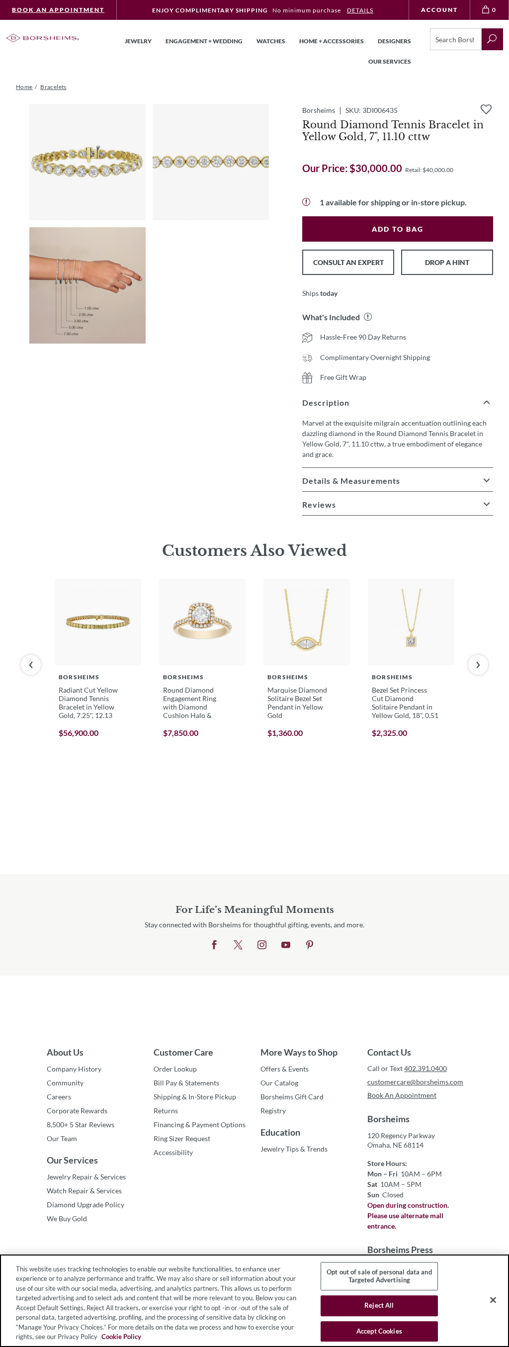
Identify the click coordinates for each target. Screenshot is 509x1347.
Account (439, 9)
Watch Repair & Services (84, 1190)
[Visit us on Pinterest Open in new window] (309, 945)
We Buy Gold (67, 1218)
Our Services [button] (389, 61)
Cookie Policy (121, 1337)
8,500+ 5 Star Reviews (80, 1124)
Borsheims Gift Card (292, 1096)
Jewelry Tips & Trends (294, 1149)
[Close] (493, 1300)
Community (65, 1082)
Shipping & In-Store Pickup (195, 1096)
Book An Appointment (58, 9)
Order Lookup (175, 1069)
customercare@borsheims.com (414, 1082)
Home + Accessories (331, 41)
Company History (74, 1069)
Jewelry (138, 41)
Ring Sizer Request (182, 1138)
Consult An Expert (348, 262)
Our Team (62, 1138)
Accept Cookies (379, 1331)
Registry (273, 1110)
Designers (394, 41)
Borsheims (388, 1118)
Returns (166, 1110)
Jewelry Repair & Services (86, 1176)
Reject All (379, 1305)
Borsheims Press (400, 1249)
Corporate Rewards (77, 1110)
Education (280, 1132)
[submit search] (492, 39)
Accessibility (173, 1152)
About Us (65, 1052)
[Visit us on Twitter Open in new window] (238, 945)
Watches (270, 41)
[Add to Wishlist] (486, 109)
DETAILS (360, 10)
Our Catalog (279, 1082)
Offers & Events (284, 1069)
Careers (59, 1096)
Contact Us (389, 1052)
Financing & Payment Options (200, 1124)
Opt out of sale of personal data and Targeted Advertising (379, 1276)
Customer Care (183, 1052)
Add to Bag (398, 229)
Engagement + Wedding (204, 41)
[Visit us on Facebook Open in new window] (214, 945)
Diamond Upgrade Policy (85, 1204)
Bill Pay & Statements (186, 1082)
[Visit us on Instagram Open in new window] (261, 945)
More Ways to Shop (299, 1052)
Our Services (72, 1160)
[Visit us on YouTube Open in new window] (285, 945)
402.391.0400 (425, 1068)
